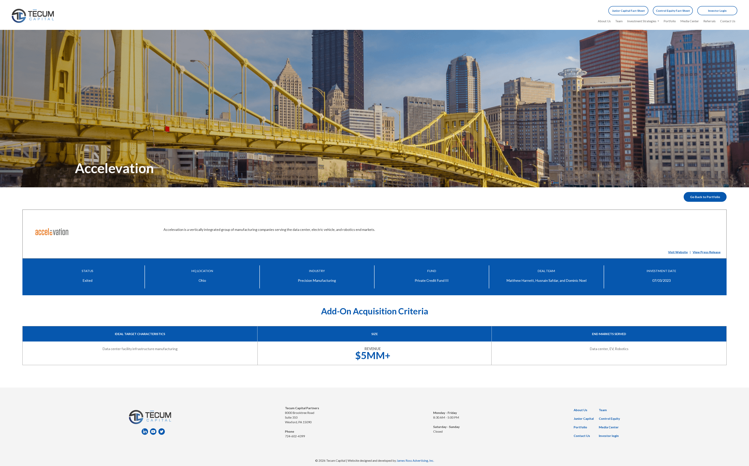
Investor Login (717, 10)
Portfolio (670, 21)
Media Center (689, 21)
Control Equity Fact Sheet (673, 10)
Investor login (609, 436)
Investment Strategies (641, 21)
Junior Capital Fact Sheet (628, 10)
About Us (604, 21)
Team (619, 21)
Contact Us (727, 21)
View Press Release (707, 252)
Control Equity (609, 418)
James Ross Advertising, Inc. (415, 460)
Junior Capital (584, 418)
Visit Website (678, 252)
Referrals (709, 21)
